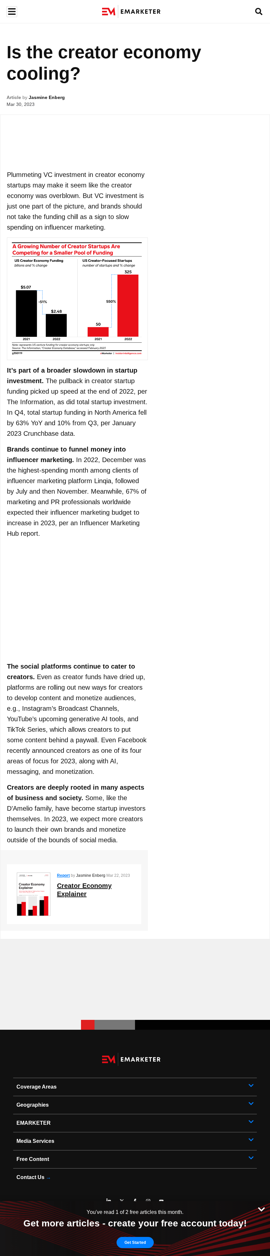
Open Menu (11, 12)
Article (14, 97)
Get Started (135, 1242)
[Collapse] (261, 1209)
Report (63, 875)
